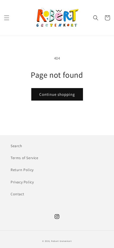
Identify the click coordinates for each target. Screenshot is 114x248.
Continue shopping (57, 94)
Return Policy (22, 169)
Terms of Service (24, 157)
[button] (6, 18)
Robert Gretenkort (61, 240)
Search (16, 145)
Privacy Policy (22, 182)
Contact (17, 194)
